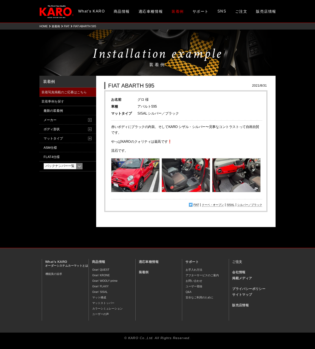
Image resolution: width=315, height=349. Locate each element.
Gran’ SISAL (100, 292)
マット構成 (99, 297)
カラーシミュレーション (107, 308)
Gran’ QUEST (100, 269)
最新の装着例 (53, 110)
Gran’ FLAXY (100, 286)
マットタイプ (53, 138)
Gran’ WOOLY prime (105, 280)
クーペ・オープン (213, 204)
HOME (43, 26)
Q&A (188, 292)
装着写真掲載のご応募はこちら (64, 92)
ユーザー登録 (194, 286)
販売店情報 (266, 11)
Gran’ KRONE (101, 275)
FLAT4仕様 (52, 157)
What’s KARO (91, 11)
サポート (201, 11)
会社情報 (239, 272)
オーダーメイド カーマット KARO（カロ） (57, 11)
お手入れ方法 (194, 269)
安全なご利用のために (199, 297)
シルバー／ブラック (249, 204)
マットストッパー (103, 303)
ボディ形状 (52, 129)
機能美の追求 (53, 274)
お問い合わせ (194, 280)
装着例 (178, 11)
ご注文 (241, 11)
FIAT (66, 26)
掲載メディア (242, 278)
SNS (221, 11)
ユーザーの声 (100, 314)
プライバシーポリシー (248, 289)
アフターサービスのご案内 (202, 275)
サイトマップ (242, 294)
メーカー (50, 120)
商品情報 (122, 11)
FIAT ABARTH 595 (131, 85)
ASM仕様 (50, 147)
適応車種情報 (151, 11)
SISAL (231, 204)
